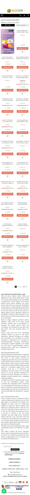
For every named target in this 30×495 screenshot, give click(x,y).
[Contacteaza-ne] (20, 15)
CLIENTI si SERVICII (14, 462)
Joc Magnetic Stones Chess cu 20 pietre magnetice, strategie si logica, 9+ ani (7, 99)
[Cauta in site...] (28, 15)
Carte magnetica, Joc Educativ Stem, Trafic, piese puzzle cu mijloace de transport (22, 120)
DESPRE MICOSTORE (14, 459)
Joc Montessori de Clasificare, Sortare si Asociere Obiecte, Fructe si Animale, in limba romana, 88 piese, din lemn (7, 267)
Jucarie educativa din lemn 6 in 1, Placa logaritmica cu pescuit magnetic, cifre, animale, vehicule (7, 76)
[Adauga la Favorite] (22, 52)
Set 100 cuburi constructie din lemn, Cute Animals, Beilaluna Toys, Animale (7, 224)
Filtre (9, 25)
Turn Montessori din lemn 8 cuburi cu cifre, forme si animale (22, 163)
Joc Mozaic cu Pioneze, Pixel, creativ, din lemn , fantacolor (22, 99)
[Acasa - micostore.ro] (15, 11)
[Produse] (2, 16)
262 (24, 286)
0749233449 (16, 472)
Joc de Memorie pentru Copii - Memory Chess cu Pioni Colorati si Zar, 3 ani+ (7, 203)
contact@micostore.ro (16, 474)
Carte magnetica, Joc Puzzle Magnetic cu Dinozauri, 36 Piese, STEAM (7, 163)
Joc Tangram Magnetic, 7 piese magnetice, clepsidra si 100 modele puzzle (7, 246)
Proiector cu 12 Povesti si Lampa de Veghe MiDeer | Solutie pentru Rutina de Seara (22, 76)
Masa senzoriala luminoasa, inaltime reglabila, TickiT (22, 224)
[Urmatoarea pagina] (27, 287)
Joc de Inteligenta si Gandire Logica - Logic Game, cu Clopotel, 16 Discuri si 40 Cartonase (22, 31)
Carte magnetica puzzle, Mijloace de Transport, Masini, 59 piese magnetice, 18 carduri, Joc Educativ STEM (22, 57)
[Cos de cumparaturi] (24, 15)
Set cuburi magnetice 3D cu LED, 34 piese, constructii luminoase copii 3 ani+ (22, 246)
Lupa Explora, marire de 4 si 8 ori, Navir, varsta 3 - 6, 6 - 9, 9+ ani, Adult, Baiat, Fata (22, 142)
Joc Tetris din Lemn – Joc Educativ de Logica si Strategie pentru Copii (7, 182)
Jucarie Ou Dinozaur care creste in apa (7, 120)
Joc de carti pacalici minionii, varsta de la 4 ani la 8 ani (7, 57)
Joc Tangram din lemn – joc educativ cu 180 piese (7, 142)
